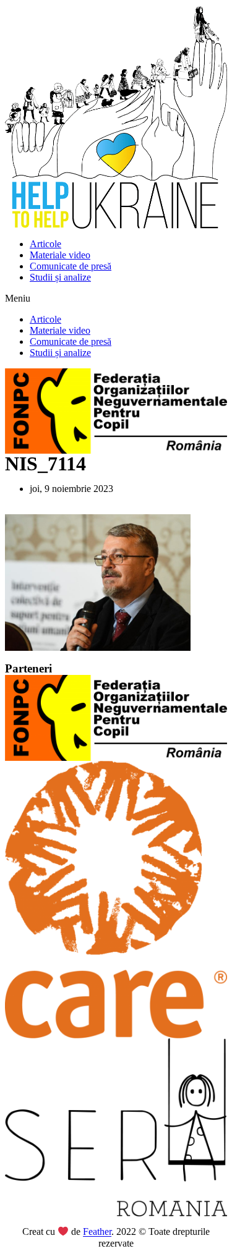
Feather (97, 1232)
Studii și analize (60, 277)
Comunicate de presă (70, 266)
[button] (116, 298)
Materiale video (60, 255)
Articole (45, 244)
